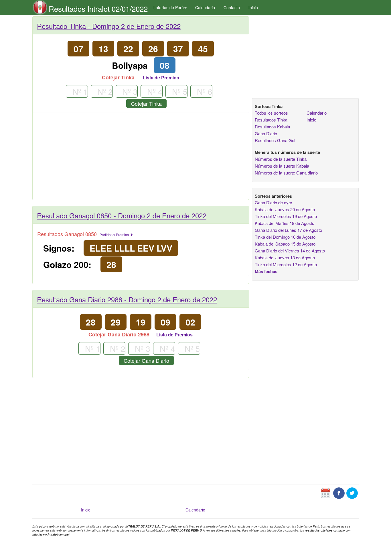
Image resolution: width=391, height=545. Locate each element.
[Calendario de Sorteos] (326, 492)
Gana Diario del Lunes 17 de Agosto (288, 230)
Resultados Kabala (272, 126)
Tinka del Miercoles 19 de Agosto (286, 216)
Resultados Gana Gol (275, 140)
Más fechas (266, 271)
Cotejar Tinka (146, 103)
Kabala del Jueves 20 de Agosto (285, 209)
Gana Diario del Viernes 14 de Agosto (290, 251)
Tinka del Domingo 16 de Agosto (285, 237)
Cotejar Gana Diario (146, 360)
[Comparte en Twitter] (352, 492)
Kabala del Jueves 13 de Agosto (285, 257)
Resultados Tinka (271, 120)
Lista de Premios (161, 77)
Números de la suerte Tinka (281, 159)
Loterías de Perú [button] (168, 7)
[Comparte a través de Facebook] (339, 492)
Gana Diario (266, 133)
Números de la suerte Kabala (282, 166)
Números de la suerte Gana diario (286, 173)
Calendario (205, 7)
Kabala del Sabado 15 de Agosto (285, 244)
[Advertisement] (141, 158)
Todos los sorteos (271, 113)
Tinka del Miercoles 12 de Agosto (286, 264)
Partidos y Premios (115, 234)
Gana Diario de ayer (273, 202)
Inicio (253, 7)
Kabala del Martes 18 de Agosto (284, 223)
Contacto (232, 7)
